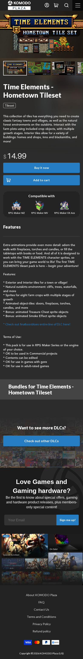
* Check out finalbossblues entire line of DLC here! (36, 324)
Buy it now (41, 167)
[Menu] (77, 5)
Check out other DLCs (41, 441)
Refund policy (42, 631)
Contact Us (41, 609)
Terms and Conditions (41, 616)
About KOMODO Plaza (41, 595)
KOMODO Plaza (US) (52, 653)
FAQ (41, 602)
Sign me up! (68, 520)
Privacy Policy (42, 624)
